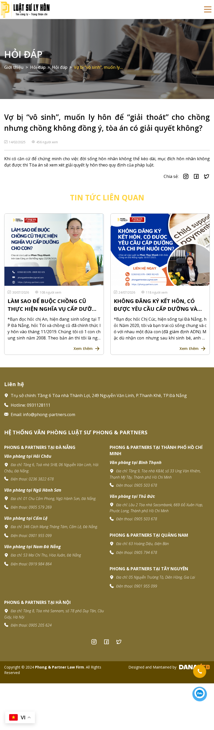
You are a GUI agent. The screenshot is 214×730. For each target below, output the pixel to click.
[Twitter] (119, 641)
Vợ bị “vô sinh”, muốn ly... (98, 67)
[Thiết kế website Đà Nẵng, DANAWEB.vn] (193, 667)
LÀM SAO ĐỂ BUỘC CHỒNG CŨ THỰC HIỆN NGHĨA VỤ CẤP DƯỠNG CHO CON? (54, 305)
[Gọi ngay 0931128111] (199, 671)
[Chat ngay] (199, 694)
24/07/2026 (127, 292)
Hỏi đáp (23, 54)
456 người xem (47, 142)
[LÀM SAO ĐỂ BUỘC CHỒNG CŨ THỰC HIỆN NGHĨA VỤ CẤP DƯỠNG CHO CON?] (54, 250)
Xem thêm (83, 348)
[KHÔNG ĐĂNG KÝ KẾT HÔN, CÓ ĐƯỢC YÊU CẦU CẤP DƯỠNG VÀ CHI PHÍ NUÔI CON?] (160, 250)
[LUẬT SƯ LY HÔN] (25, 9)
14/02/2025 (17, 142)
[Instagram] (94, 641)
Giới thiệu (13, 67)
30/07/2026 (21, 292)
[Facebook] (106, 641)
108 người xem (50, 292)
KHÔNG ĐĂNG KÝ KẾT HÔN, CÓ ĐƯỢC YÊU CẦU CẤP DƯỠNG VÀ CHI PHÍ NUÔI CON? (155, 305)
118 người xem (157, 292)
